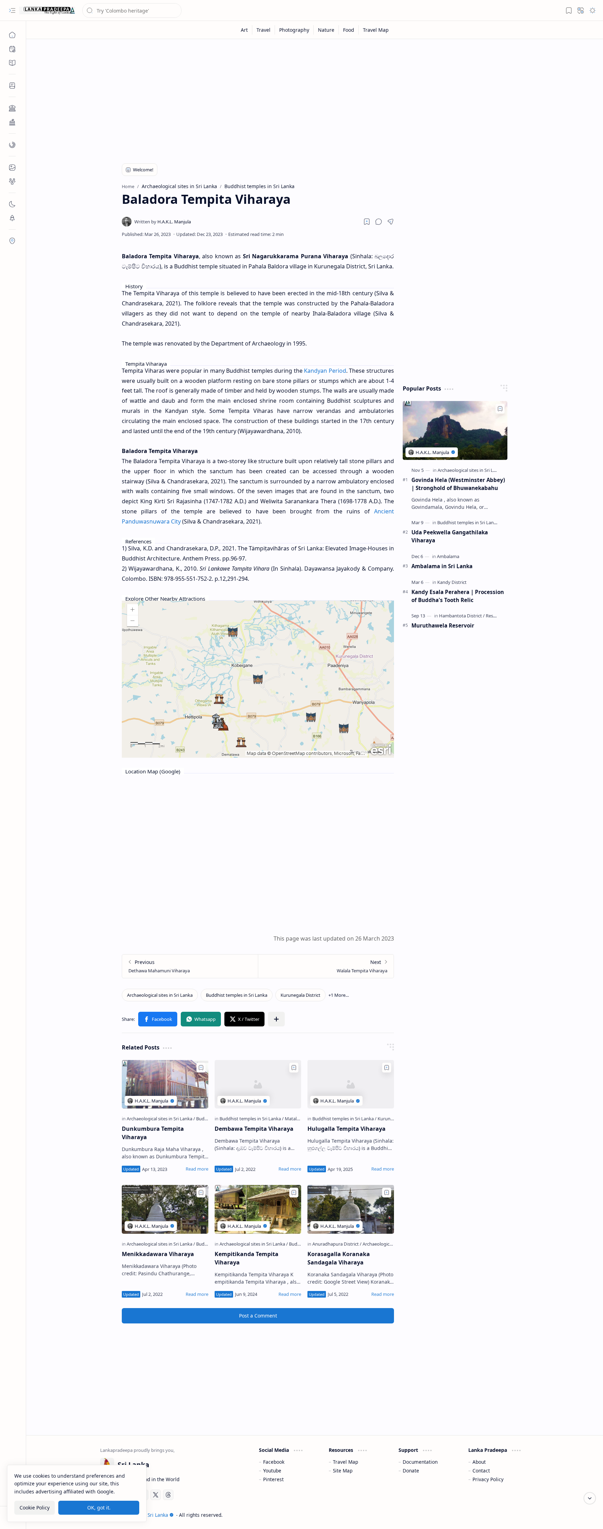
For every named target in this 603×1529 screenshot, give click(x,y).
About (479, 1462)
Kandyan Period (325, 370)
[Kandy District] (452, 582)
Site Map (342, 1470)
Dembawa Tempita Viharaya (254, 1129)
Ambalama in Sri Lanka (441, 566)
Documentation (420, 1462)
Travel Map (345, 1462)
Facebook (273, 1462)
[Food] (349, 30)
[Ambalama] (448, 556)
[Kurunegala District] (300, 995)
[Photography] (294, 30)
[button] (12, 10)
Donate (411, 1470)
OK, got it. (99, 1507)
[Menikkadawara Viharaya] (165, 1209)
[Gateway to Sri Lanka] (47, 10)
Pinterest (273, 1479)
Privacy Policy (488, 1479)
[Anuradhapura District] (337, 1244)
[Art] (244, 30)
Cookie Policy (35, 1507)
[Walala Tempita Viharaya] (326, 966)
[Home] (12, 35)
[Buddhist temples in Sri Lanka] (237, 995)
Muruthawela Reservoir (442, 625)
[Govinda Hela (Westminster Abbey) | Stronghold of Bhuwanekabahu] (455, 430)
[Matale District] (300, 1118)
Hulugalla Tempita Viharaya (346, 1129)
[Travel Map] (376, 30)
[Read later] (367, 221)
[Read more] (197, 1169)
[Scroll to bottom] (589, 1498)
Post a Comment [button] (258, 1315)
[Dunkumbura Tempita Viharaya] (165, 1084)
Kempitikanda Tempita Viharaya (246, 1258)
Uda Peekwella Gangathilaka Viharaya (449, 536)
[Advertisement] (309, 98)
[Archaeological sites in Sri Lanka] (160, 995)
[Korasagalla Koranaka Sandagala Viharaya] (350, 1209)
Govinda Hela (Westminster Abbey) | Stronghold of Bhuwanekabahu (458, 483)
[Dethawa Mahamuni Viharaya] (190, 966)
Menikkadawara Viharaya (158, 1254)
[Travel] (263, 30)
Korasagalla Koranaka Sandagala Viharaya (338, 1258)
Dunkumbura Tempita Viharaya (153, 1133)
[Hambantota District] (462, 616)
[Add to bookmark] (201, 1067)
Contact (481, 1470)
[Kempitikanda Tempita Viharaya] (258, 1209)
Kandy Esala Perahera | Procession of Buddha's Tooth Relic (457, 595)
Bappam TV (516, 1515)
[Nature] (326, 30)
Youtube (272, 1470)
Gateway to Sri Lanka (144, 1515)
